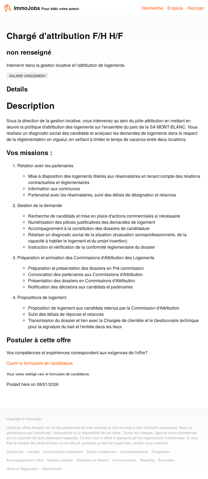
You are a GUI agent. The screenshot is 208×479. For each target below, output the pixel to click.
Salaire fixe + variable (23, 451)
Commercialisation (134, 451)
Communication (124, 459)
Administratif (52, 468)
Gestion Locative (60, 459)
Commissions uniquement (63, 451)
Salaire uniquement (27, 75)
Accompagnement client (25, 459)
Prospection (161, 451)
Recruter (195, 8)
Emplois (175, 8)
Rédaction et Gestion (92, 459)
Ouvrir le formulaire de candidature (39, 363)
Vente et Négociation (22, 468)
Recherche (152, 8)
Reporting (147, 459)
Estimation (166, 459)
